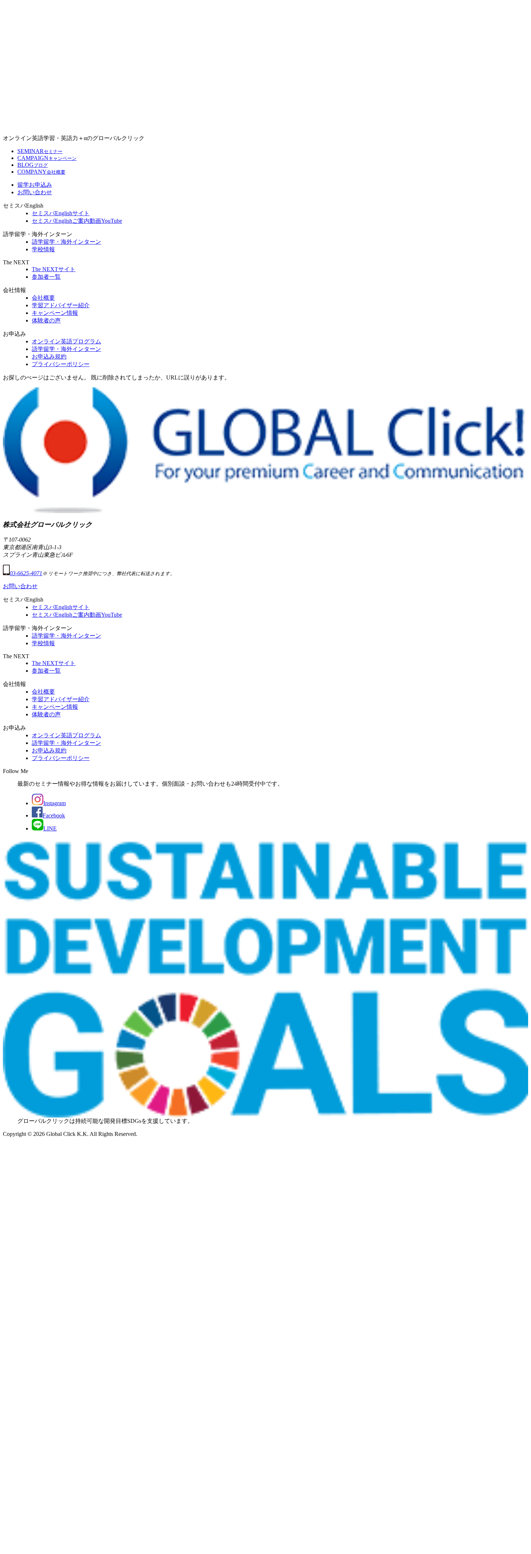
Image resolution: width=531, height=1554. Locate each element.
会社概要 (43, 298)
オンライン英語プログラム (66, 341)
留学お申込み (34, 185)
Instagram (54, 803)
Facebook (54, 815)
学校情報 (43, 249)
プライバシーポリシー (61, 364)
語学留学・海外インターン (66, 242)
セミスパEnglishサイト (61, 213)
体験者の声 (46, 320)
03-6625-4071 (26, 573)
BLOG (32, 165)
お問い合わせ (34, 192)
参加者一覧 (46, 277)
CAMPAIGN (47, 158)
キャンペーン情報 (55, 313)
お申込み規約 (49, 356)
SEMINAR (39, 151)
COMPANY (41, 172)
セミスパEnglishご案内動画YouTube (77, 221)
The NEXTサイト (53, 269)
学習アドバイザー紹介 (61, 305)
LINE (50, 828)
